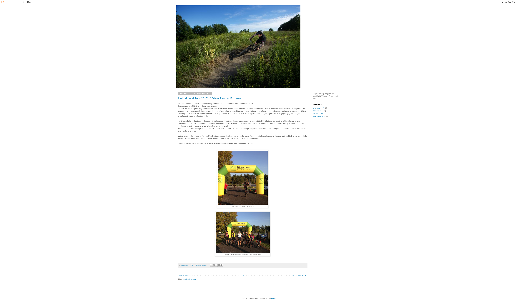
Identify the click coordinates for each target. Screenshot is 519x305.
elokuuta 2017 (318, 111)
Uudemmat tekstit (185, 275)
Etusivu (242, 275)
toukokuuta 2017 (319, 116)
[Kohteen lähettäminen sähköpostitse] (211, 265)
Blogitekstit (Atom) (189, 279)
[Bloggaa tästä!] (213, 265)
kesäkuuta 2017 (319, 114)
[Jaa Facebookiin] (218, 265)
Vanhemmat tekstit (300, 275)
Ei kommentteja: (201, 265)
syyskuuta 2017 (318, 108)
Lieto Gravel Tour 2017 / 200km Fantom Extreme (209, 98)
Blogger (274, 298)
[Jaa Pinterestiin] (221, 265)
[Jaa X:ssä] (216, 265)
